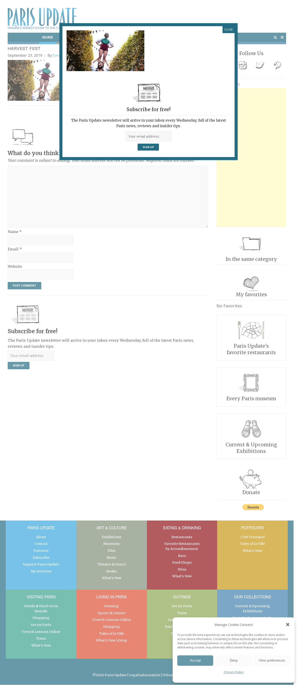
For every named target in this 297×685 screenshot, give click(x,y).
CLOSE (228, 30)
